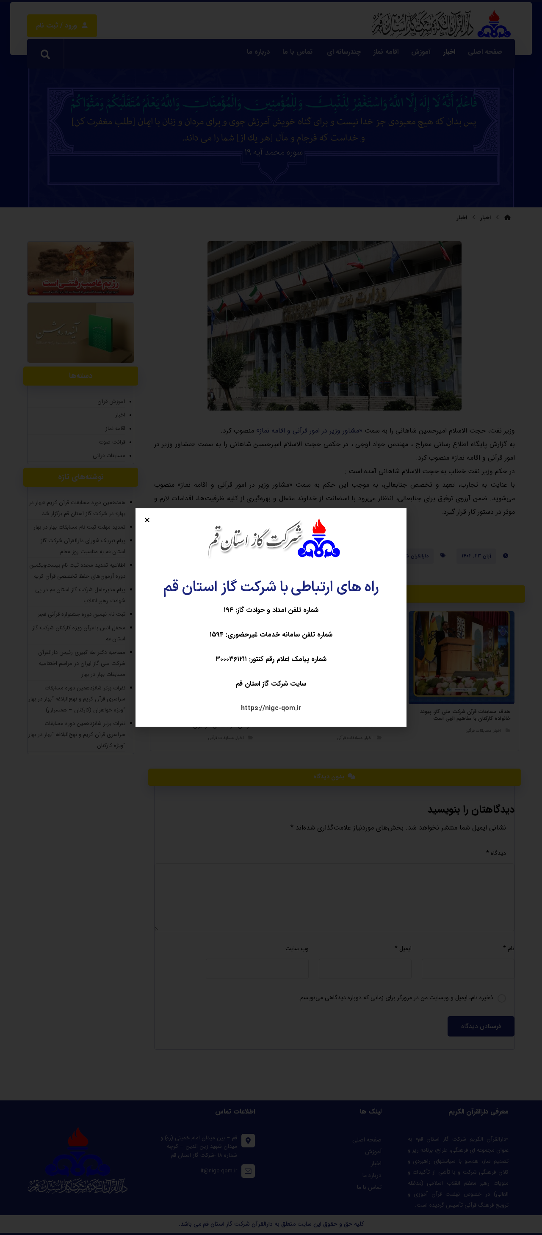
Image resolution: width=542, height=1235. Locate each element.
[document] (271, 617)
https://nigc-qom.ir (271, 708)
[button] (147, 520)
